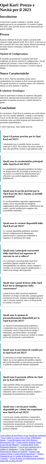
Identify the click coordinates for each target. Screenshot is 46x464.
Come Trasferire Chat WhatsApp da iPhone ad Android (18, 450)
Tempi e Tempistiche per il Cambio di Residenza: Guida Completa (22, 456)
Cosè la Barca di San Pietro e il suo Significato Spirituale (23, 435)
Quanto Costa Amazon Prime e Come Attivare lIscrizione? (20, 452)
